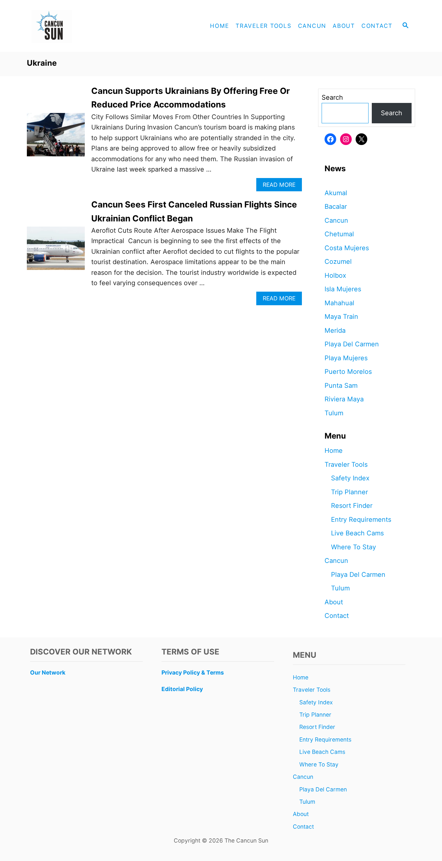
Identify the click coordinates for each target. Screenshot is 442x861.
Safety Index (350, 478)
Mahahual (339, 303)
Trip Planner (349, 492)
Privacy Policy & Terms (192, 672)
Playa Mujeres (346, 358)
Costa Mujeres (347, 248)
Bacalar (336, 206)
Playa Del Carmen (352, 344)
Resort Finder (351, 505)
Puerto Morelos (348, 371)
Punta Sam (341, 385)
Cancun (336, 220)
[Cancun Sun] (85, 26)
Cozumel (338, 261)
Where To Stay (353, 547)
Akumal (336, 193)
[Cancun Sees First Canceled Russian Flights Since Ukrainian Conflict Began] (56, 251)
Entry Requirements (361, 519)
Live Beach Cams (357, 533)
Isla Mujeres (343, 289)
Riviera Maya (344, 399)
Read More (281, 186)
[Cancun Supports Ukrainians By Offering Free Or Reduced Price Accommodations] (56, 138)
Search (332, 97)
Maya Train (341, 316)
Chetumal (339, 234)
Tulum (334, 413)
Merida (335, 330)
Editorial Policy (182, 689)
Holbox (335, 275)
